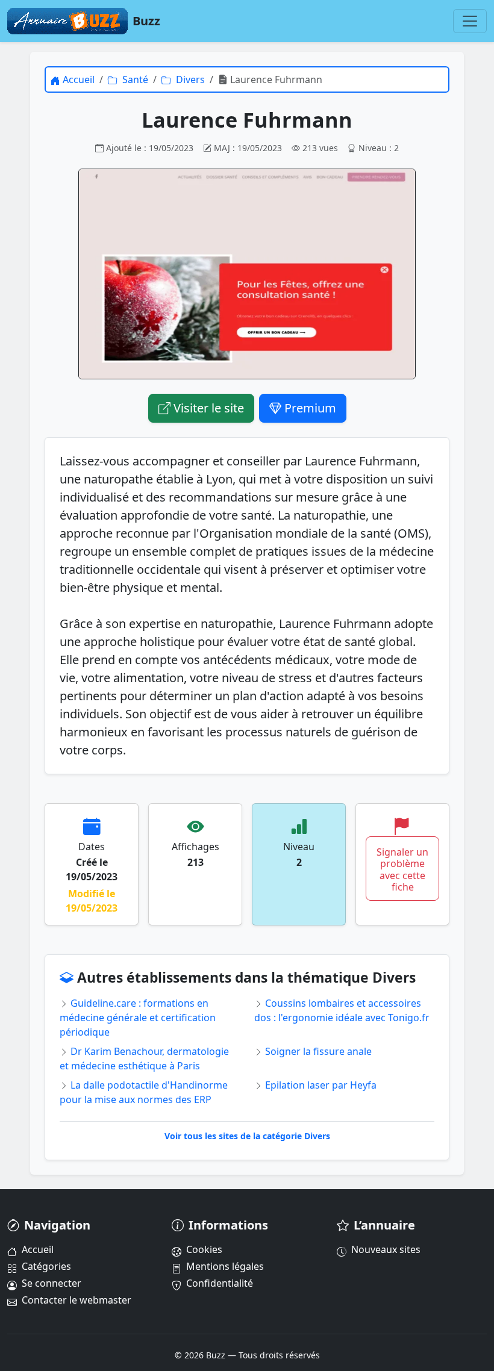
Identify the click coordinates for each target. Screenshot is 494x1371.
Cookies (204, 1249)
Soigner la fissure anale (317, 1051)
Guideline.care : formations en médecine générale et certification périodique (138, 1017)
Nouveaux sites (386, 1249)
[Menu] (470, 21)
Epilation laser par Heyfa (320, 1085)
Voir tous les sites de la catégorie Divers (247, 1136)
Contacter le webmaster (76, 1300)
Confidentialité (219, 1283)
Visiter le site (207, 408)
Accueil (38, 1249)
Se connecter (51, 1283)
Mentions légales (225, 1266)
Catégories (46, 1266)
